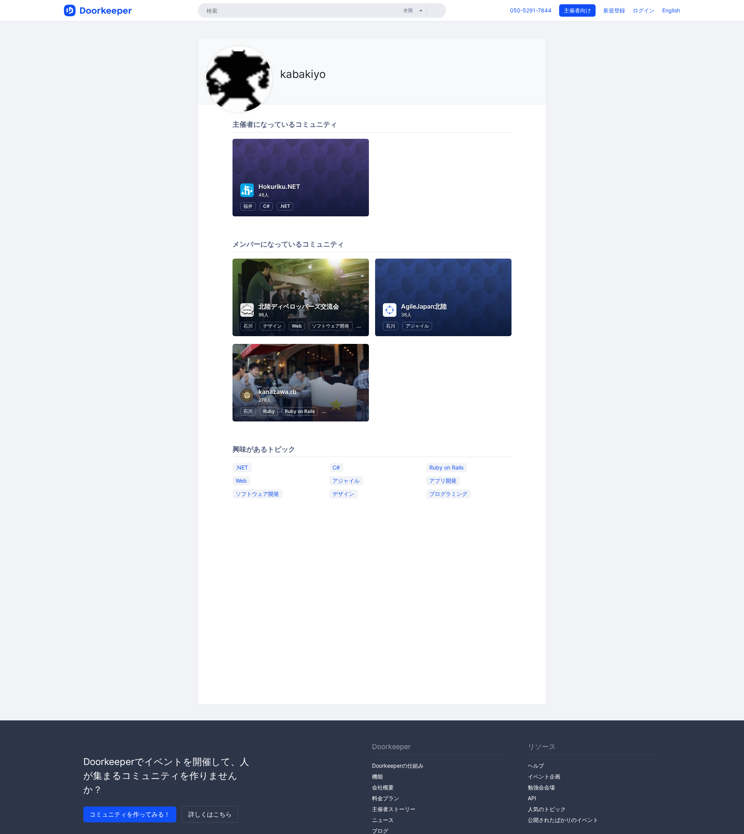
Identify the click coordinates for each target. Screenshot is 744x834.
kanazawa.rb (277, 391)
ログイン (643, 10)
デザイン (272, 326)
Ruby (269, 411)
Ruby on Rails (300, 411)
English (671, 10)
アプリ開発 (442, 480)
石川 (248, 326)
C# (266, 206)
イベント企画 (544, 776)
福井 (248, 206)
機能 (377, 776)
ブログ (380, 830)
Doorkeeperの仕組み (398, 765)
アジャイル (417, 326)
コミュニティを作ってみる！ (130, 814)
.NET (285, 206)
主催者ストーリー (393, 809)
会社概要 (383, 787)
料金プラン (385, 798)
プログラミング (448, 493)
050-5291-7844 (530, 10)
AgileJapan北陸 (424, 306)
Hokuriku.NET (279, 186)
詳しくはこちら (210, 814)
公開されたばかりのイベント (563, 820)
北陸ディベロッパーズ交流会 (298, 306)
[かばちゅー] (282, 91)
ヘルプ (536, 765)
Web (297, 326)
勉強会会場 (541, 787)
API (532, 798)
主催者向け (577, 10)
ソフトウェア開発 (330, 326)
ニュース (383, 820)
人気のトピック (547, 809)
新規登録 (614, 10)
